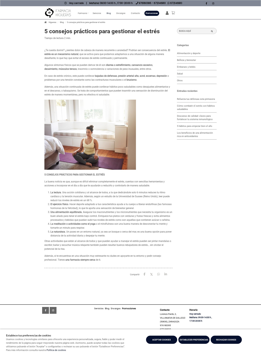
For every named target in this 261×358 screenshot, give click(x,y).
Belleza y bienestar (186, 60)
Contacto (135, 13)
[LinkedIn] (165, 274)
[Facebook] (144, 274)
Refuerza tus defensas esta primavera (196, 99)
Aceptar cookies (161, 340)
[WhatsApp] (158, 274)
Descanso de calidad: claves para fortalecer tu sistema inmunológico (195, 118)
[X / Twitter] (151, 274)
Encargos (120, 13)
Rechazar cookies (226, 340)
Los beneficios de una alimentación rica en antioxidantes (195, 135)
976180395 (165, 325)
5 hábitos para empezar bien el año (194, 126)
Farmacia (82, 13)
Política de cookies (56, 350)
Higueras (52, 22)
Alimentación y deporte (188, 53)
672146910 (165, 329)
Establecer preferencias (194, 340)
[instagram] (213, 3)
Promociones (152, 13)
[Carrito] (174, 13)
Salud (180, 73)
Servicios (97, 13)
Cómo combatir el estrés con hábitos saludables (196, 107)
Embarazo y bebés (186, 67)
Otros (180, 80)
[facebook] (206, 3)
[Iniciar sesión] (168, 12)
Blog (109, 13)
